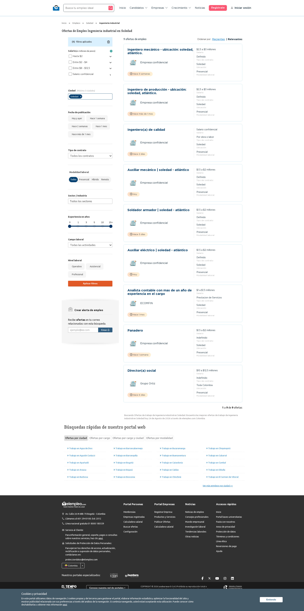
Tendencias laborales (195, 531)
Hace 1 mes (101, 126)
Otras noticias (192, 536)
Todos (73, 179)
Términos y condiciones (227, 536)
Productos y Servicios (164, 517)
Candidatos (137, 7)
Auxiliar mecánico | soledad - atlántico (158, 170)
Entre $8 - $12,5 (81, 68)
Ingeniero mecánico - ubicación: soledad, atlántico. (160, 51)
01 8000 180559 (96, 523)
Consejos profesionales (197, 517)
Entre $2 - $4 (80, 62)
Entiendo (271, 599)
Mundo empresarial (194, 522)
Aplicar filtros (90, 283)
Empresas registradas (134, 517)
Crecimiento (179, 7)
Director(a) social (141, 370)
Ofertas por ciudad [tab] (76, 438)
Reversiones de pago (226, 546)
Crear (104, 330)
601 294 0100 (84, 518)
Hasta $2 (77, 56)
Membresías (130, 512)
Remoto (105, 179)
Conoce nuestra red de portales (106, 588)
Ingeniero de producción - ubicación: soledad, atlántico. (156, 91)
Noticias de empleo (194, 512)
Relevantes (234, 39)
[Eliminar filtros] (108, 42)
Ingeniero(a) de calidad (146, 130)
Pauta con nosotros (225, 522)
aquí (65, 604)
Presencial (84, 179)
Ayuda (219, 551)
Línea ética (221, 541)
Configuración (130, 531)
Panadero (135, 330)
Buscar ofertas (131, 526)
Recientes (218, 39)
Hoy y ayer (76, 118)
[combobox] (90, 96)
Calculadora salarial (133, 522)
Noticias (200, 7)
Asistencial (95, 266)
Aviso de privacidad (225, 526)
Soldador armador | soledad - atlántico (158, 210)
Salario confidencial (83, 74)
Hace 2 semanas (79, 126)
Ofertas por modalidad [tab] (159, 438)
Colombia (72, 565)
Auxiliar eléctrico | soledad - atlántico (157, 250)
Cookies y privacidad (34, 593)
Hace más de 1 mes (81, 134)
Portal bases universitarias (229, 517)
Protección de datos (226, 531)
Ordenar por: (204, 39)
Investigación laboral (195, 526)
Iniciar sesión (242, 7)
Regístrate (218, 7)
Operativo (76, 266)
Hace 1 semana (97, 118)
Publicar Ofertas (162, 522)
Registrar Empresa (163, 512)
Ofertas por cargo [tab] (99, 438)
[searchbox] (84, 97)
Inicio (122, 7)
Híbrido (95, 179)
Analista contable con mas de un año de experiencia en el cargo (159, 292)
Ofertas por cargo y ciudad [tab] (128, 438)
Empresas (157, 7)
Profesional (77, 274)
